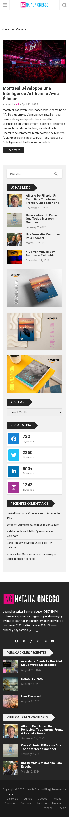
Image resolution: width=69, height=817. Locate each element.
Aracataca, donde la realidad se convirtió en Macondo (41, 663)
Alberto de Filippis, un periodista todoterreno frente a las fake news (42, 199)
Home (5, 29)
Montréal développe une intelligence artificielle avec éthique (31, 93)
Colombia (12, 798)
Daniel (10, 542)
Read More (13, 150)
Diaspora (26, 803)
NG (17, 104)
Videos (48, 807)
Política (57, 798)
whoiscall (12, 554)
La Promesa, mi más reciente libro (38, 524)
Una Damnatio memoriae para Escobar (43, 236)
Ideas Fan (9, 794)
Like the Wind (31, 696)
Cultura (28, 798)
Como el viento (32, 679)
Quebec (42, 798)
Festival (56, 803)
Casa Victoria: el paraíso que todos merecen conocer (43, 218)
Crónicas (10, 803)
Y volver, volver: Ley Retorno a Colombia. (40, 253)
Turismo (42, 803)
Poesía (62, 807)
